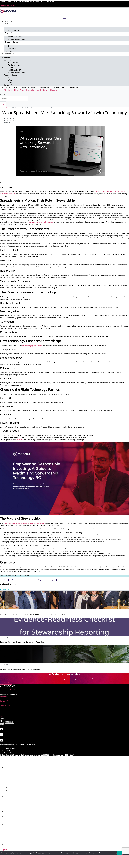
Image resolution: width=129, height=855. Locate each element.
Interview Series (59, 87)
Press (10, 51)
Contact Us (9, 54)
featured (13, 580)
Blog (10, 46)
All (6, 87)
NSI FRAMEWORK (15, 37)
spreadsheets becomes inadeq (39, 222)
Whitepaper (12, 49)
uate (51, 222)
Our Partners (5, 705)
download (20, 440)
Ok (120, 853)
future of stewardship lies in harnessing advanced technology (23, 523)
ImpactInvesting (26, 580)
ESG (3, 580)
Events (14, 87)
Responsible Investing (45, 580)
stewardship (62, 580)
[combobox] (14, 98)
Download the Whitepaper (7, 5)
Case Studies (44, 87)
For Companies (14, 30)
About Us (8, 21)
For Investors (13, 28)
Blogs (24, 87)
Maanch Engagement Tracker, (32, 346)
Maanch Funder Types (16, 39)
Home (2, 108)
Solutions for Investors (8, 690)
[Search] (3, 104)
